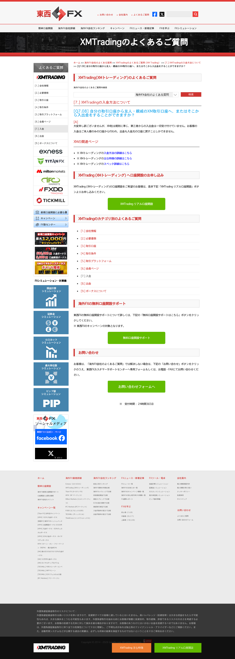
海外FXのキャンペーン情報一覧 (132, 492)
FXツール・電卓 (157, 478)
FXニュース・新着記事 (142, 28)
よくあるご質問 (141, 14)
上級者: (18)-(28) (128, 520)
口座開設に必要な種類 (46, 496)
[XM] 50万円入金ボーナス (47, 559)
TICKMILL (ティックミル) (75, 514)
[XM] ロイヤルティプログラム (48, 563)
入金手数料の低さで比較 (102, 511)
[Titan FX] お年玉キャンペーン (49, 513)
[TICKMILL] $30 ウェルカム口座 (49, 574)
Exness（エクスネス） (74, 484)
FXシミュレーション (186, 28)
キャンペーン (117, 28)
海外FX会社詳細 (66, 28)
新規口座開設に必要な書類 (50, 213)
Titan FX (51, 161)
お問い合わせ (106, 14)
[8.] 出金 (39, 136)
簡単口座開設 (45, 28)
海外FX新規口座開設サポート (48, 492)
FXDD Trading (51, 191)
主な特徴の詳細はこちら (118, 158)
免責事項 (181, 495)
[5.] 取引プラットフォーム (48, 114)
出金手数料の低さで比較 (102, 514)
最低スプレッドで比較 (102, 499)
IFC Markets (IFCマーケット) (76, 507)
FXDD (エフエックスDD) (74, 511)
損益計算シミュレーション (158, 484)
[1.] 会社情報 (41, 85)
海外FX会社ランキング (93, 28)
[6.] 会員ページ (43, 121)
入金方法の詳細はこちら (118, 153)
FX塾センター (48, 224)
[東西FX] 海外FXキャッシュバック (50, 521)
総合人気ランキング (101, 484)
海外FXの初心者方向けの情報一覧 (133, 495)
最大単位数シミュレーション (159, 495)
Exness (51, 152)
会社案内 (123, 14)
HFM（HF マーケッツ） (74, 495)
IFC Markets (51, 181)
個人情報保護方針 (183, 484)
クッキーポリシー (183, 492)
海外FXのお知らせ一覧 (129, 488)
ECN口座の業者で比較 (101, 503)
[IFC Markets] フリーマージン (48, 578)
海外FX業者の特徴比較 (101, 488)
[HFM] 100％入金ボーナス (47, 517)
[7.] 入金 (39, 128)
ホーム (41, 478)
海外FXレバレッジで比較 (102, 492)
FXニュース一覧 (127, 484)
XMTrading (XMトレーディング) (78, 488)
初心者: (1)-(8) (127, 512)
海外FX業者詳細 (75, 478)
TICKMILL (51, 200)
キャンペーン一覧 (46, 507)
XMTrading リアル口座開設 (136, 204)
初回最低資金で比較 (101, 495)
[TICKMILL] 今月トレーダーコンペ (50, 567)
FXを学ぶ (164, 28)
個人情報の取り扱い (184, 488)
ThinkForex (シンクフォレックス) (78, 518)
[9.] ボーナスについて (46, 143)
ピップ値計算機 (154, 499)
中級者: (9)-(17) (127, 516)
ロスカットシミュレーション (160, 492)
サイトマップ (182, 499)
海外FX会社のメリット (46, 500)
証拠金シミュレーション (158, 488)
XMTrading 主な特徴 (131, 647)
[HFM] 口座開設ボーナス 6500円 (50, 525)
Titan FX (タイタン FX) (74, 492)
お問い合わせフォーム (186, 520)
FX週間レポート (127, 499)
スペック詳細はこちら (116, 163)
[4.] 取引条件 (41, 107)
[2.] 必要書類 (41, 92)
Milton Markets (51, 171)
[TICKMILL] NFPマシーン (47, 570)
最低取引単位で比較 (100, 507)
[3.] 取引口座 (41, 100)
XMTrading (51, 77)
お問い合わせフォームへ (136, 386)
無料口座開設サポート (136, 338)
